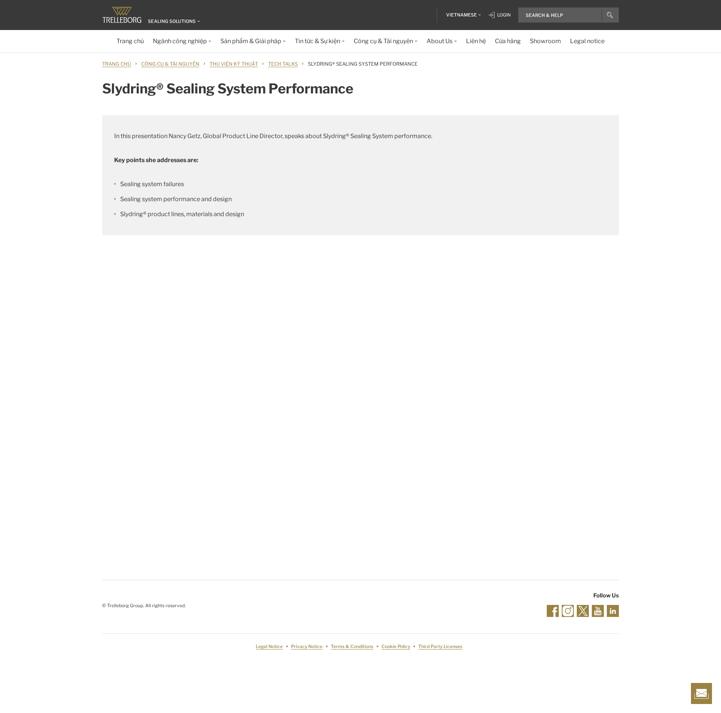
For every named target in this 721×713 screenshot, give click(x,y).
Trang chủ (116, 64)
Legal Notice (269, 646)
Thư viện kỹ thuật (234, 64)
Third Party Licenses (440, 646)
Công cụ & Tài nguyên (170, 64)
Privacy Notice (307, 646)
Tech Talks (283, 64)
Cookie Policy (396, 646)
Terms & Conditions (352, 646)
